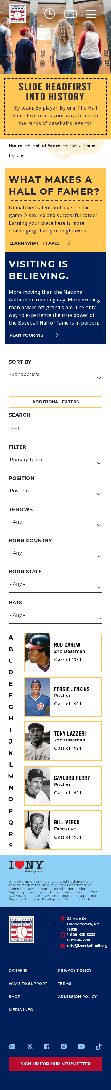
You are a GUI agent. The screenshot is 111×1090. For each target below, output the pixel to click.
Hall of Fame (46, 146)
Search (19, 415)
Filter (17, 447)
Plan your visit (28, 335)
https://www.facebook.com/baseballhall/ (46, 1046)
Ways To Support (28, 984)
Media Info (21, 1010)
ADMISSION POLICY (77, 997)
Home (15, 146)
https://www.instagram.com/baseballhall (63, 1046)
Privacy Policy (75, 971)
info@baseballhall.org (87, 945)
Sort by (20, 362)
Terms (65, 984)
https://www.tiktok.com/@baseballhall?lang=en (98, 1046)
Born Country (30, 540)
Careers (18, 971)
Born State (25, 571)
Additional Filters (55, 401)
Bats (15, 603)
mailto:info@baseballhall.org (12, 1046)
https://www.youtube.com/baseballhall (81, 1046)
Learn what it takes (34, 243)
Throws (21, 509)
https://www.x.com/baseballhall (29, 1046)
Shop (14, 997)
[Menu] (91, 13)
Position (21, 478)
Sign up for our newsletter (56, 1064)
